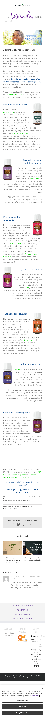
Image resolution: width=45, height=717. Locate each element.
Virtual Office (22, 614)
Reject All (22, 706)
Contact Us (22, 610)
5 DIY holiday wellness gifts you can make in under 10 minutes (12, 560)
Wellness (7, 509)
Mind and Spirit (25, 506)
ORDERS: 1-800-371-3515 (22, 606)
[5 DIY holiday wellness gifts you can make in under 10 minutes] (12, 548)
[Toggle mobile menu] (6, 21)
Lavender (34, 179)
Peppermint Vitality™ (21, 133)
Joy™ (27, 288)
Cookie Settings (22, 700)
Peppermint (8, 112)
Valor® (18, 369)
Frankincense (15, 243)
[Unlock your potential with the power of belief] (32, 548)
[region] (22, 701)
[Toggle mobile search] (11, 21)
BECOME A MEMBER (22, 619)
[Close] (42, 688)
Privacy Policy (26, 678)
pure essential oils (14, 95)
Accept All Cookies (22, 713)
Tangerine (28, 340)
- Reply (15, 578)
